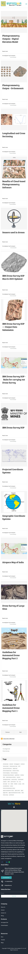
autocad (11, 764)
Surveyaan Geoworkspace (8, 775)
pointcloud (11, 794)
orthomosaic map (13, 766)
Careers (3, 910)
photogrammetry (6, 779)
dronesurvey (5, 764)
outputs (4, 781)
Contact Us (3, 912)
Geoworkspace (4, 925)
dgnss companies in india (8, 790)
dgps (22, 790)
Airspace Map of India (13, 562)
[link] (7, 836)
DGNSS (15, 783)
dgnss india (17, 790)
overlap (22, 775)
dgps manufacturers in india (14, 792)
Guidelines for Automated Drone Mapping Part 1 (11, 707)
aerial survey (14, 779)
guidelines (17, 775)
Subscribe (14, 896)
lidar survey (5, 794)
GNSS (12, 783)
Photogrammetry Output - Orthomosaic (13, 87)
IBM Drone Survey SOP (13, 427)
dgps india (5, 792)
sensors (18, 777)
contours (22, 764)
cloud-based (20, 779)
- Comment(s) (13, 57)
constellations (6, 786)
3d (8, 783)
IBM (4, 777)
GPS (23, 783)
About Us (3, 907)
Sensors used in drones (13, 232)
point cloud (13, 781)
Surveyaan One (4, 922)
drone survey (5, 766)
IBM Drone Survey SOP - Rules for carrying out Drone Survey (14, 379)
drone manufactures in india (9, 788)
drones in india (16, 770)
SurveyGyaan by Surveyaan (8, 55)
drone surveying (14, 772)
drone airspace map (7, 770)
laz (20, 781)
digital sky (15, 768)
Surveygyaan (16, 764)
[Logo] (11, 3)
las (17, 781)
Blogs (2, 942)
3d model (5, 783)
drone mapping (6, 772)
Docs (2, 936)
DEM (9, 781)
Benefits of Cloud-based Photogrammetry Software (13, 184)
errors (11, 786)
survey (19, 783)
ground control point (7, 768)
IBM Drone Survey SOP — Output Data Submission (13, 326)
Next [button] (20, 732)
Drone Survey (6, 751)
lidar (23, 792)
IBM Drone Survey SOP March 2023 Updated (13, 277)
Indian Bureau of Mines (11, 777)
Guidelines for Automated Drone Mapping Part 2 (11, 655)
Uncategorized (6, 748)
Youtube (3, 939)
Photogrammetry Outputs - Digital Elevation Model (10, 38)
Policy (2, 915)
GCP (19, 766)
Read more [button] (5, 51)
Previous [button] (7, 732)
